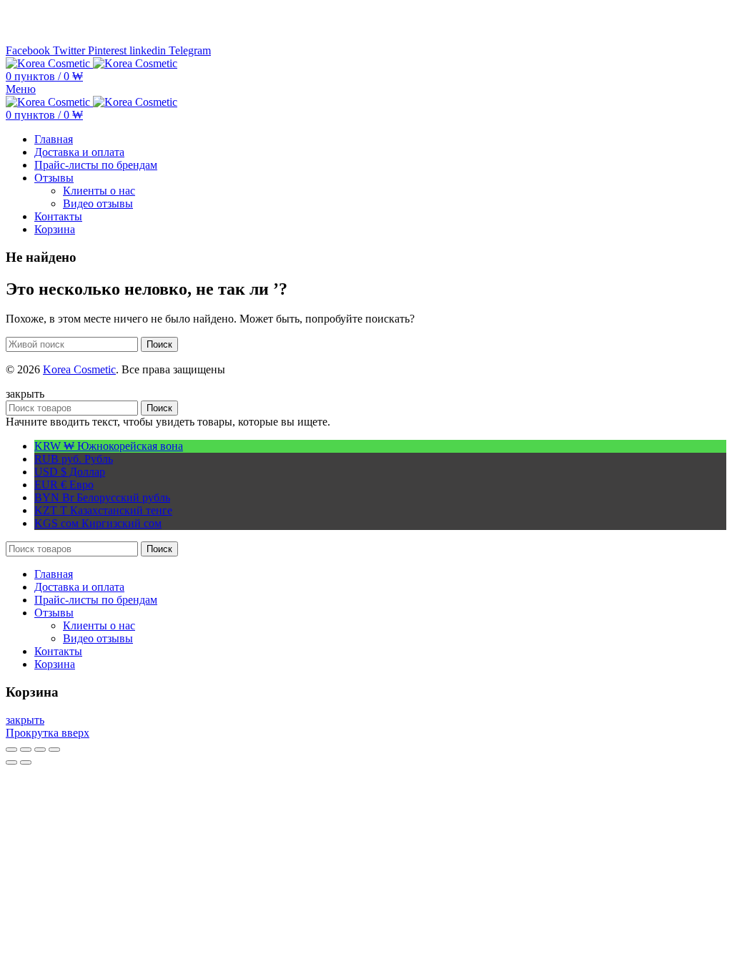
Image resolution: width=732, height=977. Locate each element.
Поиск (159, 344)
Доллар (69, 472)
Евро (64, 484)
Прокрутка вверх (47, 733)
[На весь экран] (40, 749)
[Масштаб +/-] (54, 749)
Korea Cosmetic (79, 369)
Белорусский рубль (102, 497)
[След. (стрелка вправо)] (25, 762)
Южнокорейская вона (108, 446)
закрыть (25, 720)
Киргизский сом (98, 523)
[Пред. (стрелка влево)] (11, 762)
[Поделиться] (25, 749)
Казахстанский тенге (103, 510)
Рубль (73, 459)
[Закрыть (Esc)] (11, 749)
